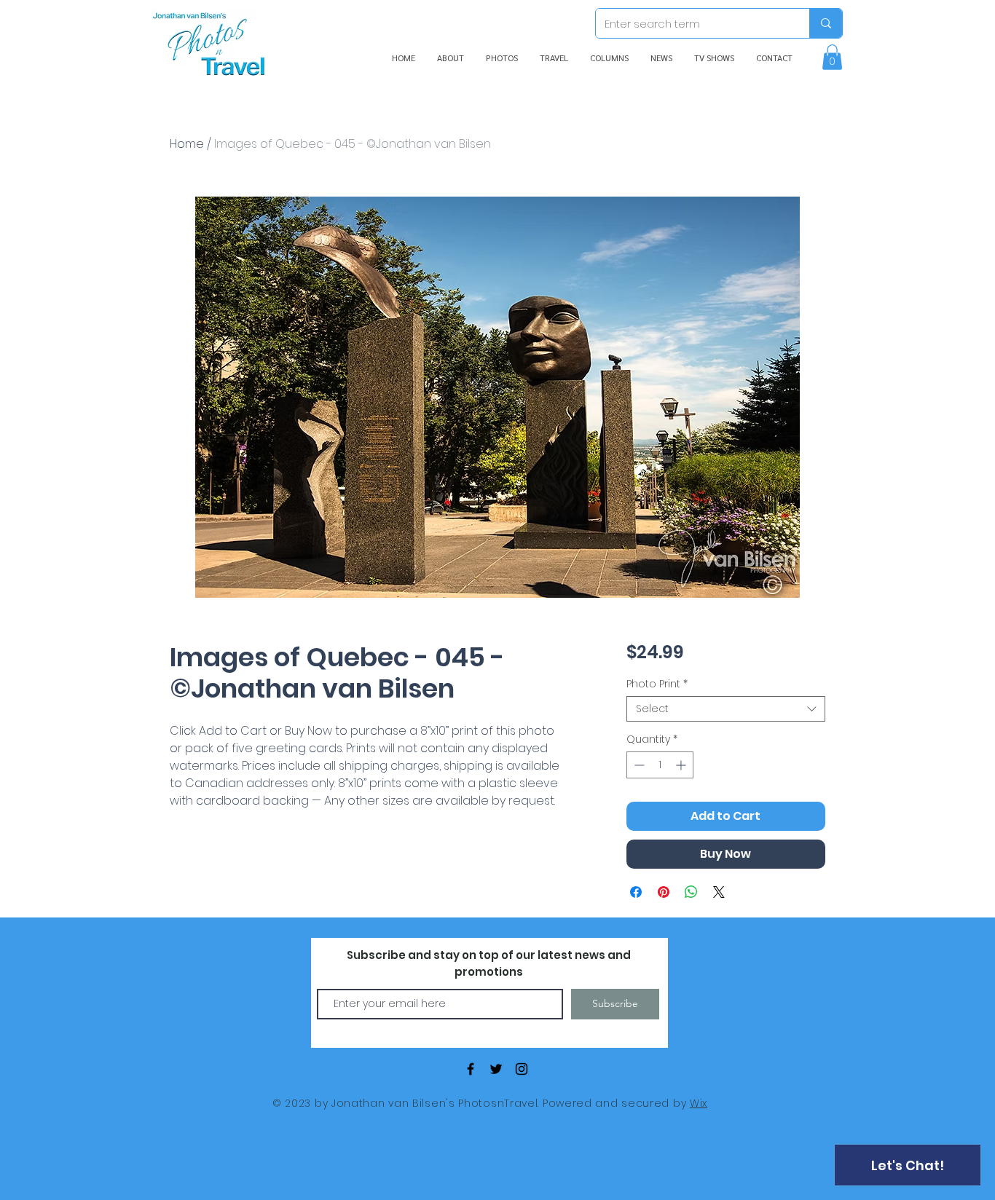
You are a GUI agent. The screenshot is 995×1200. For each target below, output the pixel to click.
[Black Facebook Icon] (471, 1069)
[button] (832, 57)
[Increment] (682, 765)
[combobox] (725, 709)
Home (187, 143)
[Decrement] (638, 765)
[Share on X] (719, 892)
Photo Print (657, 684)
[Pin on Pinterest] (663, 892)
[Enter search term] (825, 23)
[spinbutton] (660, 765)
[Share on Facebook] (636, 892)
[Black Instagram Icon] (522, 1069)
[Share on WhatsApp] (691, 892)
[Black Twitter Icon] (496, 1069)
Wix (698, 1103)
